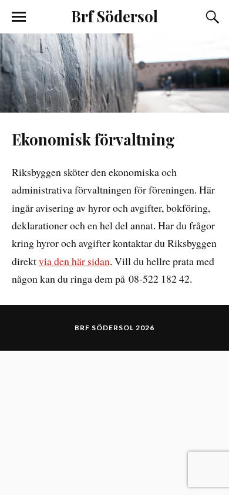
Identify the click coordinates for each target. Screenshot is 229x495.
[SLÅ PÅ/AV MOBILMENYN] (19, 17)
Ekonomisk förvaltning (93, 139)
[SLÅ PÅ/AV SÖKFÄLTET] (211, 17)
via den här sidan (74, 261)
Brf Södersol (114, 16)
